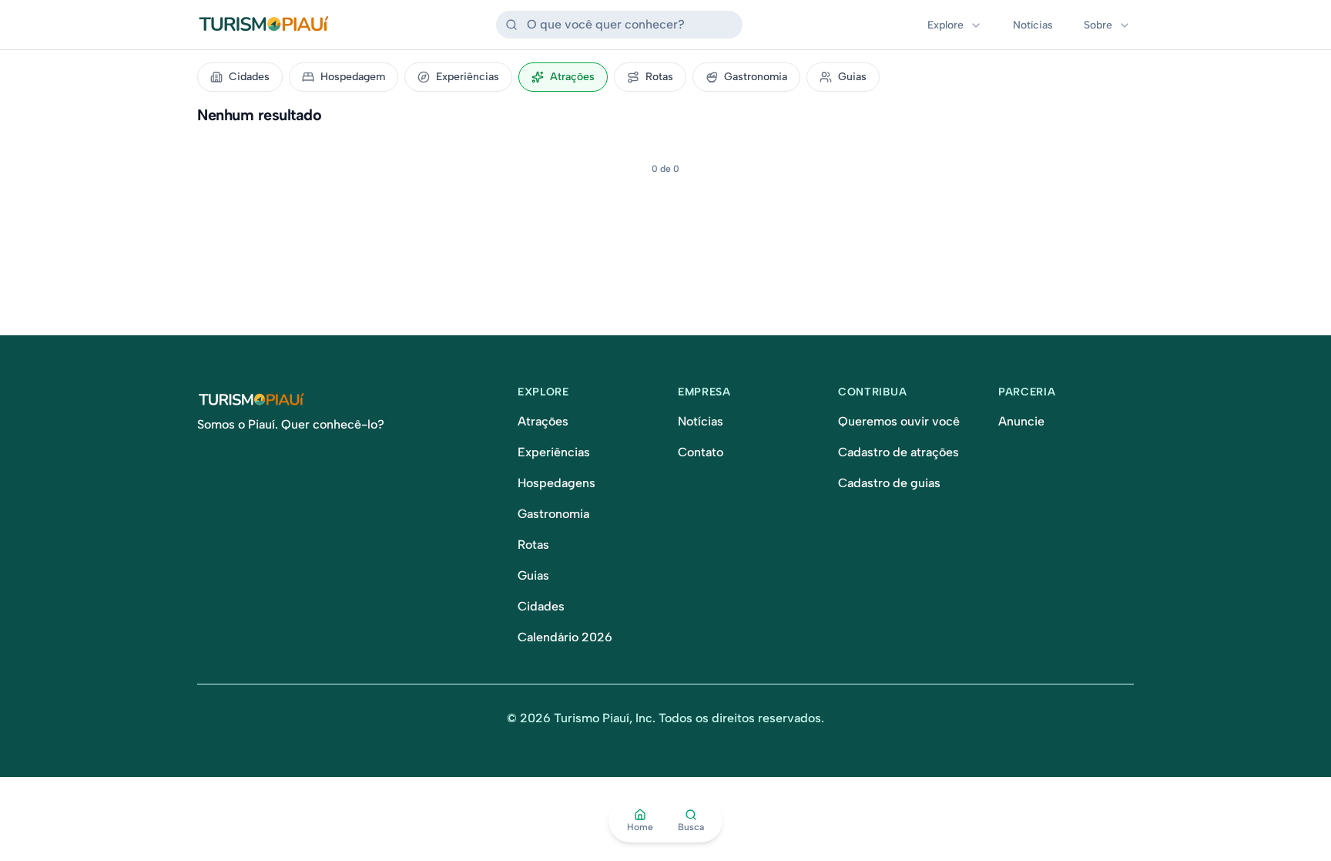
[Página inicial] (345, 400)
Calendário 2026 (565, 637)
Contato (700, 452)
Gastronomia (755, 76)
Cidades (249, 76)
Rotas (659, 76)
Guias (852, 76)
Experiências (467, 76)
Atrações (572, 76)
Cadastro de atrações (898, 452)
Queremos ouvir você (899, 421)
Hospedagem (352, 76)
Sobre (1098, 25)
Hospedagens (556, 483)
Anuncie (1021, 421)
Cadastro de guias (889, 483)
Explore (945, 25)
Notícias (1033, 25)
